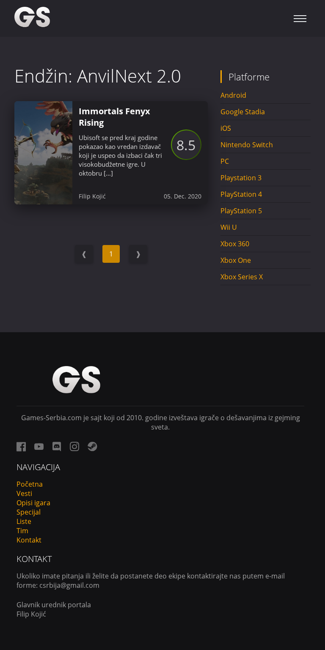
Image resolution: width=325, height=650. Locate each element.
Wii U (228, 227)
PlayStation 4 (241, 194)
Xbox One (235, 260)
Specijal (29, 512)
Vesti (24, 493)
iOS (225, 128)
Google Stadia (242, 111)
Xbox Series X (241, 276)
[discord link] (56, 446)
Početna (30, 484)
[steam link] (92, 446)
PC (224, 161)
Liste (24, 521)
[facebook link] (21, 446)
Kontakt (29, 540)
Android (233, 95)
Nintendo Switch (246, 144)
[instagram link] (74, 446)
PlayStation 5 (241, 210)
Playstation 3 (241, 177)
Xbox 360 (234, 243)
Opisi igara (33, 502)
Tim (22, 530)
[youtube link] (39, 446)
